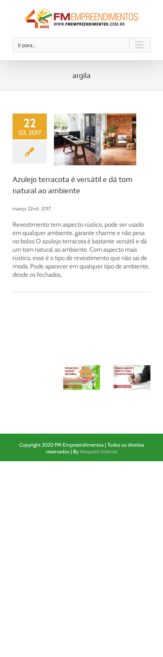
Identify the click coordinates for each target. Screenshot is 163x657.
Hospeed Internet (98, 451)
